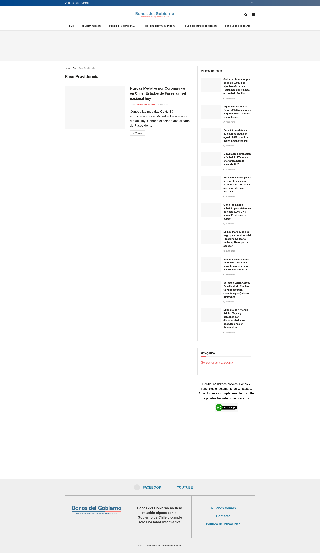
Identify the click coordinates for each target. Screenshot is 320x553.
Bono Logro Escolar (237, 25)
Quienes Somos (72, 3)
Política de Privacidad (223, 523)
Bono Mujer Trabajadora (160, 25)
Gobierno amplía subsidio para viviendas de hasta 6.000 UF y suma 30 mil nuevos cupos (237, 211)
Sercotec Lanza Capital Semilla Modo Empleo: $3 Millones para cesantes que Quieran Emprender (237, 289)
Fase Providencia (87, 68)
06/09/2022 (163, 104)
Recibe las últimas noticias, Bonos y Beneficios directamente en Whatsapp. (226, 391)
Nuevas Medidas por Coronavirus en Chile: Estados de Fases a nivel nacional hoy (158, 93)
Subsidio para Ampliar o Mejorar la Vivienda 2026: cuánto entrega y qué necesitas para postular (238, 184)
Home (71, 25)
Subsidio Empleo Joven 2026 (201, 25)
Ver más (137, 133)
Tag (74, 68)
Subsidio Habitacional (122, 25)
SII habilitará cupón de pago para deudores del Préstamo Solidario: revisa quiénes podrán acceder (237, 238)
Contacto (86, 3)
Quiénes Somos (223, 507)
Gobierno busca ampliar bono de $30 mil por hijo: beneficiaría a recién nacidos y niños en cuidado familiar (238, 86)
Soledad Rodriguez (144, 104)
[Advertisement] (160, 45)
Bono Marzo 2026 (91, 25)
